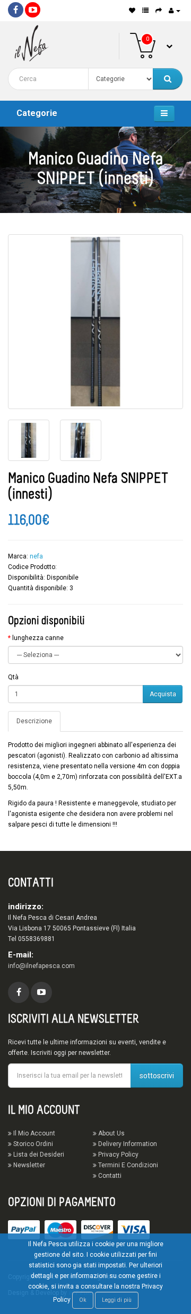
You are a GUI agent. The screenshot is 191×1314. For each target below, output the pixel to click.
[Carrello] (158, 10)
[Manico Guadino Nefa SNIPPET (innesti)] (95, 321)
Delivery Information (127, 1144)
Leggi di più (117, 1300)
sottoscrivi (157, 1075)
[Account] (174, 10)
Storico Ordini (32, 1144)
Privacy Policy (117, 1154)
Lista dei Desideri (38, 1154)
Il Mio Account (33, 1133)
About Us (111, 1133)
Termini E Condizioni (127, 1165)
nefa (36, 556)
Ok (82, 1300)
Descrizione (34, 721)
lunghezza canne (38, 638)
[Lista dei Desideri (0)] (132, 10)
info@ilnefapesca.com (41, 966)
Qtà (13, 677)
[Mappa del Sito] (145, 10)
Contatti (109, 1175)
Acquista (163, 694)
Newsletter (28, 1165)
